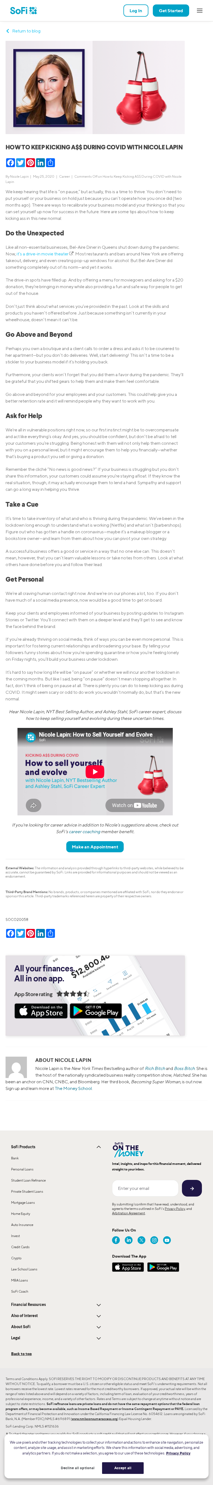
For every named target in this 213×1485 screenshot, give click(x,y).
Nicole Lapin (19, 176)
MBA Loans (19, 1280)
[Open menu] (200, 10)
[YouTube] (167, 1240)
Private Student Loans (27, 1191)
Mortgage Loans (23, 1202)
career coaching (84, 831)
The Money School (73, 1088)
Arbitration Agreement (128, 1213)
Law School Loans (24, 1269)
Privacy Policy (175, 1209)
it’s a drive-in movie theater (43, 254)
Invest (15, 1236)
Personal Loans (22, 1169)
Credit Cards (20, 1247)
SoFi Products (23, 1147)
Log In (136, 10)
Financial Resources (28, 1305)
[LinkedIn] (129, 1240)
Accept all (122, 1468)
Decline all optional (78, 1468)
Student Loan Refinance (28, 1180)
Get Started (171, 10)
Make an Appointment (95, 847)
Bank (15, 1158)
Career (64, 176)
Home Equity (20, 1214)
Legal (15, 1338)
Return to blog (26, 31)
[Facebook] (116, 1240)
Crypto (16, 1258)
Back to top (21, 1353)
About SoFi (21, 1327)
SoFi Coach (19, 1291)
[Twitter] (141, 1240)
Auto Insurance (22, 1225)
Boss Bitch (184, 1068)
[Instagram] (154, 1240)
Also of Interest (24, 1316)
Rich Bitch (155, 1068)
